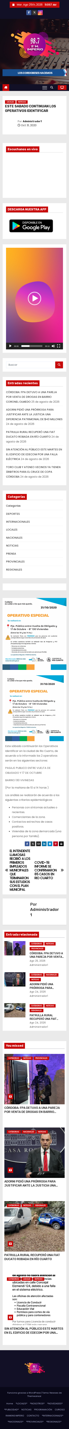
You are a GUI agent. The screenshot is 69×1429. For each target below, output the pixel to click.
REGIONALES (14, 570)
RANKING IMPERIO (15, 1415)
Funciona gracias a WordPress (24, 1392)
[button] (52, 87)
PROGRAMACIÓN (43, 1409)
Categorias (13, 506)
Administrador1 (32, 121)
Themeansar (34, 1396)
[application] (34, 298)
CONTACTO (33, 1415)
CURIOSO (60, 1409)
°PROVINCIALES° (35, 1421)
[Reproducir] (10, 346)
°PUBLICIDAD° (11, 1409)
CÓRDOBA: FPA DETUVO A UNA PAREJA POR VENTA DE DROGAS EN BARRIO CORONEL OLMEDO (31, 397)
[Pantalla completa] (58, 346)
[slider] (31, 346)
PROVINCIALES (15, 561)
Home (9, 1403)
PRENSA (11, 554)
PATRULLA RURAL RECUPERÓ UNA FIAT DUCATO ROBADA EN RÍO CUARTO (32, 1257)
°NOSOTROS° (37, 1403)
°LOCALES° (21, 1403)
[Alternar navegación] (45, 87)
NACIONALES (14, 538)
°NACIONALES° (15, 1421)
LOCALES (10, 102)
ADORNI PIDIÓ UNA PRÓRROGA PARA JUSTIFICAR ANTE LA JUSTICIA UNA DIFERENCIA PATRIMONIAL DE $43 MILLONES (34, 414)
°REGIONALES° (53, 1421)
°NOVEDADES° (55, 1403)
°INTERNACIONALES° (52, 1415)
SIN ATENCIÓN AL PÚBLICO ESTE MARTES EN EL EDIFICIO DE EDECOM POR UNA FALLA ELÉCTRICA (34, 454)
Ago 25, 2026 (37, 960)
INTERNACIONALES (18, 522)
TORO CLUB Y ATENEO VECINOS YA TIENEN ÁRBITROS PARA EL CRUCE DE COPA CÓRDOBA (33, 472)
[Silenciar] (53, 346)
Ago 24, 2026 (38, 991)
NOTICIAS (22, 102)
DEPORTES (13, 514)
